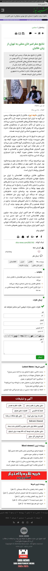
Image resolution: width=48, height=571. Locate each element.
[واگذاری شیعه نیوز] (24, 19)
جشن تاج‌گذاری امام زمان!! (34, 386)
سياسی (34, 27)
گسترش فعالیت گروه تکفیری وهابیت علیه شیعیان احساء (24, 465)
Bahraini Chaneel (36, 421)
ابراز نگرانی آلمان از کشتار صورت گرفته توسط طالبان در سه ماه (22, 289)
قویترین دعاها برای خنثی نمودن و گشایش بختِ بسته (25, 426)
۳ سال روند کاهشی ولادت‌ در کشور (29, 496)
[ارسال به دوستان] (19, 33)
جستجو (21, 518)
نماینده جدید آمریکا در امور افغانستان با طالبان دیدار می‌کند (23, 279)
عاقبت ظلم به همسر (14, 405)
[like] (24, 252)
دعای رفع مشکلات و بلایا (14, 416)
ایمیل (42, 320)
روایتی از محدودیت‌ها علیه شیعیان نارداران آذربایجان (23, 493)
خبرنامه (14, 518)
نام (43, 312)
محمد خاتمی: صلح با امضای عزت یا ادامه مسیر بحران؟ (25, 372)
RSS (7, 518)
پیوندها (21, 512)
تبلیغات (38, 518)
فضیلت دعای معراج (21, 410)
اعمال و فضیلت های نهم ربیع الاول (32, 458)
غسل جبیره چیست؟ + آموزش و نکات (27, 500)
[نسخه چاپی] (16, 33)
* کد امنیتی (40, 328)
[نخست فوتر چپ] (24, 558)
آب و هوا (13, 512)
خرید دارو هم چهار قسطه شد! (30, 503)
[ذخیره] (23, 33)
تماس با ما (36, 512)
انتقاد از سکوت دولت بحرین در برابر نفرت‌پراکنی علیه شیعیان (23, 389)
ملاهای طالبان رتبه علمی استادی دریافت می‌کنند (24, 283)
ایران (22, 261)
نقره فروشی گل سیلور (36, 436)
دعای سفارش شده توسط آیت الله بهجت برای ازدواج (26, 431)
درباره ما (45, 512)
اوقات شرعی (4, 512)
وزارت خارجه (23, 265)
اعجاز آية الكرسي (37, 410)
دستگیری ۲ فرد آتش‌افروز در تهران (32, 379)
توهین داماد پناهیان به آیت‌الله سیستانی (27, 489)
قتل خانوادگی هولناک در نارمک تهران (31, 375)
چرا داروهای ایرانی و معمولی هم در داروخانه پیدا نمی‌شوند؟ (23, 382)
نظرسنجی (30, 518)
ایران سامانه (19, 546)
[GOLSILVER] (24, 475)
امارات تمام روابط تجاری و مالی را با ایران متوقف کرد (25, 461)
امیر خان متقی (37, 265)
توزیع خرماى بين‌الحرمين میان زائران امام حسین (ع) (25, 451)
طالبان (30, 261)
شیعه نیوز (32, 115)
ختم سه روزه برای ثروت (35, 416)
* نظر (42, 339)
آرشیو (28, 512)
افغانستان (13, 261)
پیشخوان (41, 27)
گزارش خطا (37, 247)
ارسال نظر (36, 256)
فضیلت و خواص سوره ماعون (33, 454)
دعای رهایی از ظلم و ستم (34, 405)
